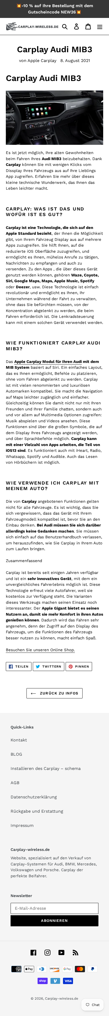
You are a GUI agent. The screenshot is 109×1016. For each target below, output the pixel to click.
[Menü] (100, 26)
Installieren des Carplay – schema (46, 768)
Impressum (22, 825)
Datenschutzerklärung (34, 796)
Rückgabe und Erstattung (37, 811)
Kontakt (19, 739)
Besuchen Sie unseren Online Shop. (40, 650)
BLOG (16, 754)
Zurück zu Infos (58, 693)
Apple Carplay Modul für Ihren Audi (48, 361)
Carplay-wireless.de (61, 998)
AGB (15, 782)
